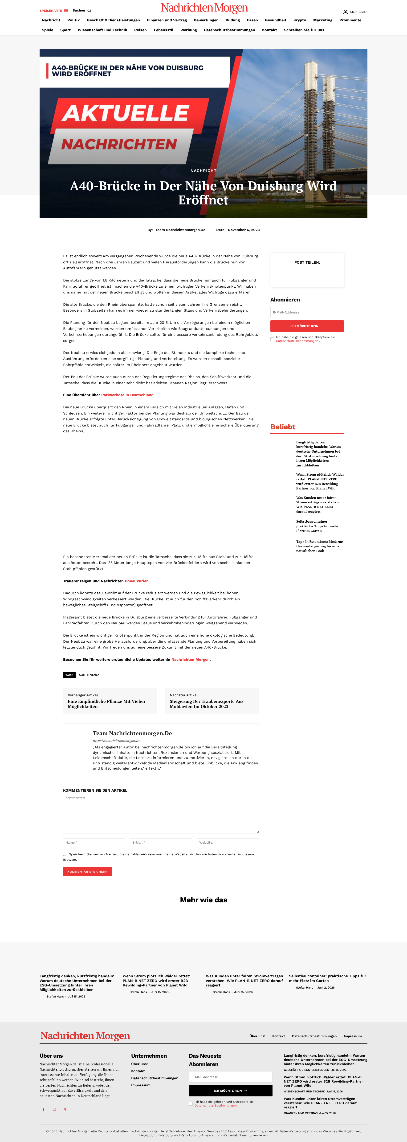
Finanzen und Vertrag (301, 1113)
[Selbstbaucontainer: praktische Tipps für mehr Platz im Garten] (281, 526)
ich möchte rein (304, 326)
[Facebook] (285, 274)
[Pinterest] (307, 274)
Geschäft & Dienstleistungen (306, 1070)
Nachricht (204, 171)
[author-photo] (43, 996)
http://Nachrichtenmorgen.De (116, 741)
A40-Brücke (89, 675)
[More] (329, 274)
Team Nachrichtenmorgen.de (180, 230)
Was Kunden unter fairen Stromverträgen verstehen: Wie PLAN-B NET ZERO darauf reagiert (318, 504)
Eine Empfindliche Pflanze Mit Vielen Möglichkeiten (106, 704)
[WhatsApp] (317, 274)
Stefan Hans (55, 996)
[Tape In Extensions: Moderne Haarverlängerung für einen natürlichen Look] (281, 546)
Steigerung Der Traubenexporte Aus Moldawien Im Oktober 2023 (206, 704)
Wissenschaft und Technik (304, 1091)
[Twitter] (296, 274)
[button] (83, 10)
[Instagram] (54, 1109)
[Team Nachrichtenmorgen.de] (74, 750)
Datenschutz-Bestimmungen (297, 341)
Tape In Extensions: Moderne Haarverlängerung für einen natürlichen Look (319, 546)
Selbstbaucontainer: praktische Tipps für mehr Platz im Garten (317, 526)
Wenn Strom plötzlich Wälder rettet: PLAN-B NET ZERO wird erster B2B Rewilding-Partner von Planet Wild (320, 481)
